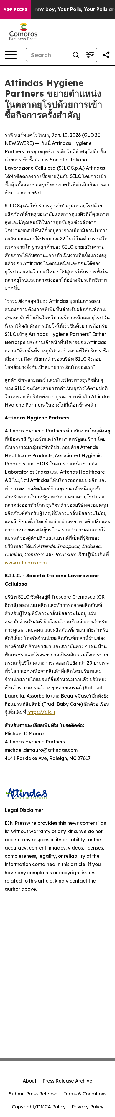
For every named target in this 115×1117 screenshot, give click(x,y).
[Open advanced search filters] (90, 55)
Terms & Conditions (84, 1094)
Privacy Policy (88, 1107)
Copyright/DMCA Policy (39, 1107)
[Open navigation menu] (11, 55)
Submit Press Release (33, 1094)
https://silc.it (41, 712)
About (30, 1081)
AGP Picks (15, 9)
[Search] (76, 55)
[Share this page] (106, 55)
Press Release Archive (67, 1081)
